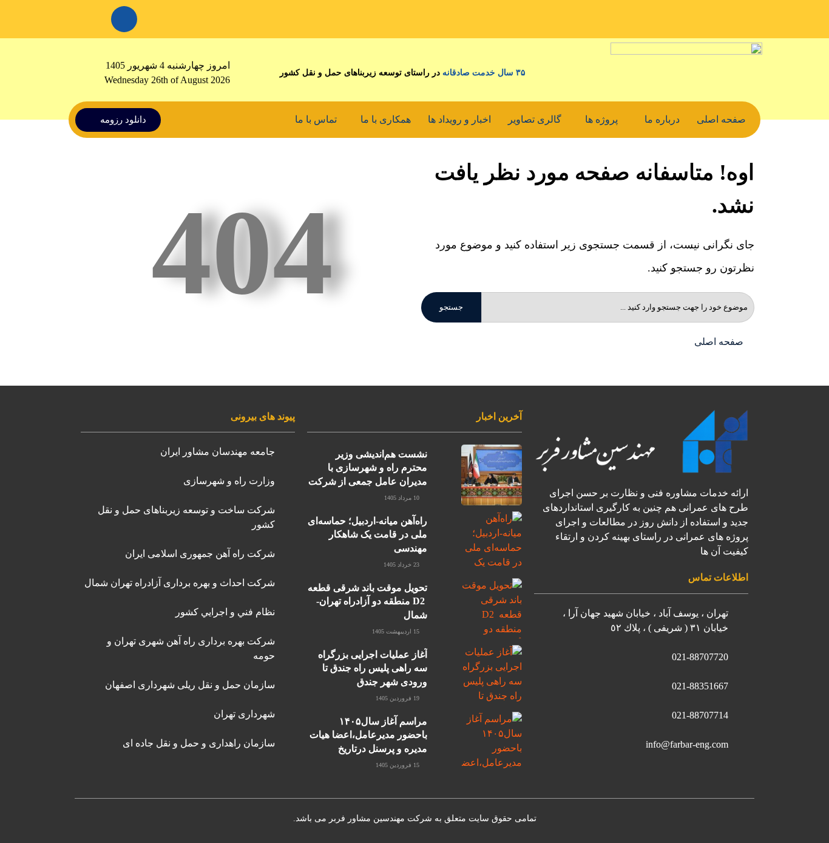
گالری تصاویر (534, 119)
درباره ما (662, 119)
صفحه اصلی (721, 119)
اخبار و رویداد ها (459, 119)
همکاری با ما (385, 119)
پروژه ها (601, 119)
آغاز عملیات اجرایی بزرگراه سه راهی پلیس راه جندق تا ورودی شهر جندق (372, 668)
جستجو (451, 307)
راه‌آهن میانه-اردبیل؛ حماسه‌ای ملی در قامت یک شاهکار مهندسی (367, 534)
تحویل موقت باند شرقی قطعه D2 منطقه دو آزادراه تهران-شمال (367, 601)
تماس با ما (316, 119)
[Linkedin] (124, 19)
